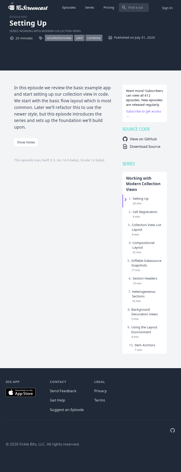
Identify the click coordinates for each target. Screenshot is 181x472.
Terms (99, 400)
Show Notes (26, 142)
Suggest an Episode (67, 409)
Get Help (57, 400)
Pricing (109, 7)
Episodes (69, 7)
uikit (79, 38)
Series (89, 7)
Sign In (167, 7)
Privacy (100, 390)
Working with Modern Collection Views (143, 184)
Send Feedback (63, 390)
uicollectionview (59, 38)
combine (93, 38)
